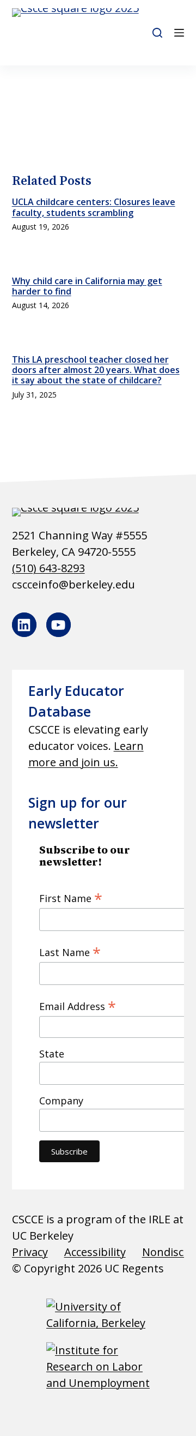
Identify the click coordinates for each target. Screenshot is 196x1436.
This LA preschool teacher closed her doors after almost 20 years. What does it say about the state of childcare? (96, 369)
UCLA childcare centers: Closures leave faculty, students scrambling (93, 207)
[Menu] (179, 33)
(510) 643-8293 (48, 568)
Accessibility (95, 1252)
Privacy (30, 1252)
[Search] (157, 33)
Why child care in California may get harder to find (87, 286)
